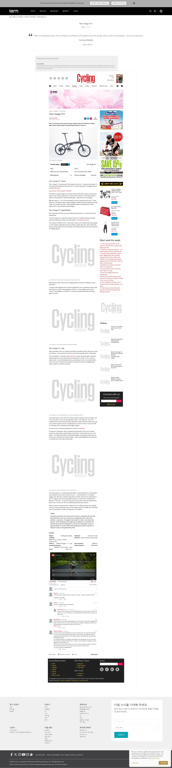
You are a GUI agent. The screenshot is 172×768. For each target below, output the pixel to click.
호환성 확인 (48, 741)
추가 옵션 (83, 722)
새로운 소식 (83, 730)
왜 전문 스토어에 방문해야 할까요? (20, 732)
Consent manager (34, 764)
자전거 (33, 11)
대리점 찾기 (54, 11)
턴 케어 (47, 730)
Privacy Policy (23, 764)
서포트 (75, 11)
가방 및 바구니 (84, 713)
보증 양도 (48, 736)
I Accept (163, 763)
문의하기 (47, 743)
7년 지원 (47, 732)
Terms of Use (14, 764)
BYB (46, 707)
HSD (11, 707)
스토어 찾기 (13, 730)
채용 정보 (83, 736)
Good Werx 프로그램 (86, 732)
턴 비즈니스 (83, 734)
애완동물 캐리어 (85, 709)
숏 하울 (47, 715)
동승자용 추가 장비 (86, 707)
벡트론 (12, 711)
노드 (46, 713)
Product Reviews (17, 17)
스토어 (12, 728)
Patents (65, 764)
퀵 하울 (12, 709)
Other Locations (118, 3)
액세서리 (43, 11)
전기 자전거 (14, 704)
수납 (81, 717)
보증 (46, 738)
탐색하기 (66, 11)
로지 (46, 720)
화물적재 (82, 711)
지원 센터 (48, 728)
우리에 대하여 (85, 728)
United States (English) (99, 3)
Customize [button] (135, 763)
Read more (87, 45)
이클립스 (47, 709)
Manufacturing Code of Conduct (51, 764)
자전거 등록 (48, 734)
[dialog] (150, 758)
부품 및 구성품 (84, 720)
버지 (46, 717)
